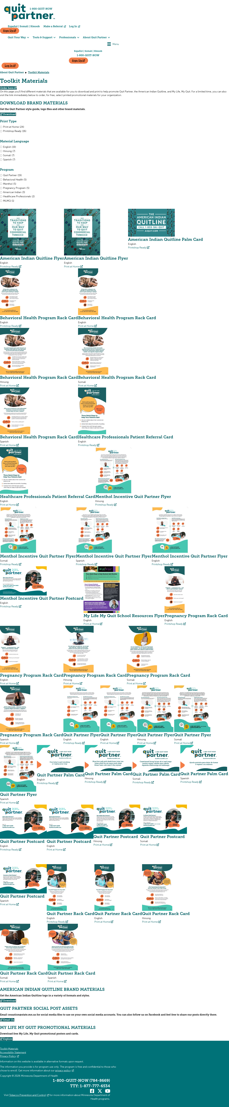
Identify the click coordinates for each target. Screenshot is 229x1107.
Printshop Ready (9, 266)
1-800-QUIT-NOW (88, 55)
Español (13, 26)
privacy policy (63, 1070)
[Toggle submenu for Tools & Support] (54, 37)
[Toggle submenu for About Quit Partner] (109, 37)
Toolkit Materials (9, 1048)
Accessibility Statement (13, 1052)
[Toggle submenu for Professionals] (78, 37)
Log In (73, 26)
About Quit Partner (12, 72)
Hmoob (35, 26)
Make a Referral (53, 26)
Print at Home (72, 266)
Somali (24, 26)
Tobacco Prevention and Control (27, 1095)
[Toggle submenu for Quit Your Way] (28, 37)
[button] (92, 1091)
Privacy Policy (8, 1056)
